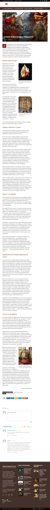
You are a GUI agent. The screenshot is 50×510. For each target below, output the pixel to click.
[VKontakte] (45, 1)
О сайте (16, 0)
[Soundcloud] (43, 1)
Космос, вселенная (28, 8)
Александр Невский (10, 393)
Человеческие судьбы (38, 8)
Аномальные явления (18, 8)
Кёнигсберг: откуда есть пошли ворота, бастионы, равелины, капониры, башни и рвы (43, 496)
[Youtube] (47, 1)
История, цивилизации (8, 8)
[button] (46, 8)
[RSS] (41, 1)
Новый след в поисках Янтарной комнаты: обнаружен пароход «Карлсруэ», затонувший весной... (28, 470)
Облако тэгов (42, 508)
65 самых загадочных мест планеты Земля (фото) (43, 479)
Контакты (20, 0)
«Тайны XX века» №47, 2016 (18, 392)
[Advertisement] (33, 4)
